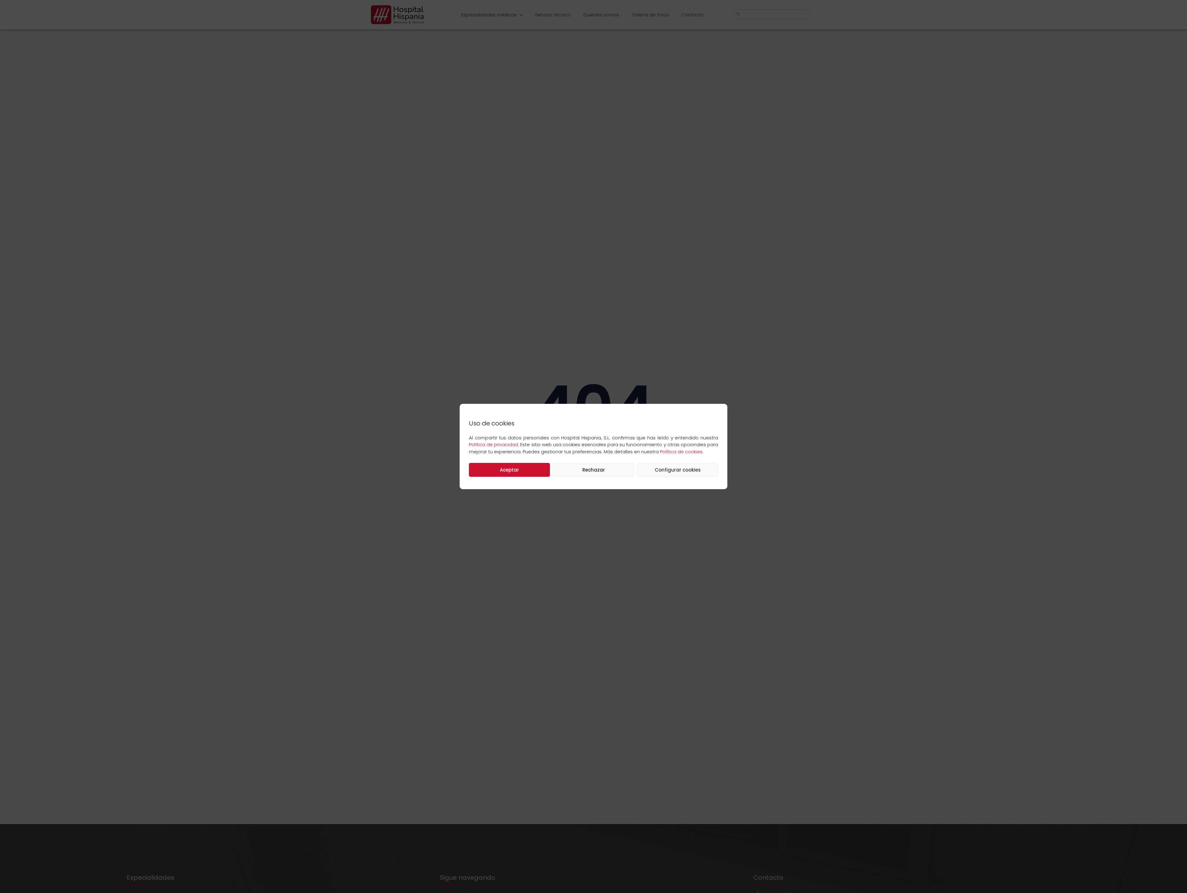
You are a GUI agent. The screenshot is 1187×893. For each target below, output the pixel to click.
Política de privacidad (493, 444)
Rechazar (593, 470)
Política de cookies (681, 451)
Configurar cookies (678, 470)
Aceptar (509, 470)
